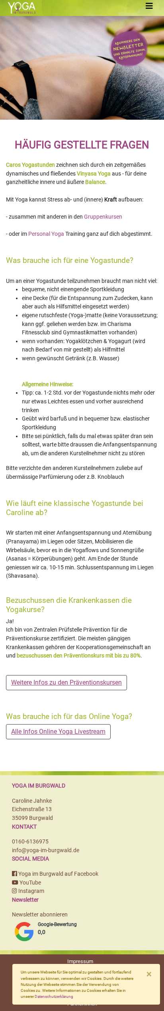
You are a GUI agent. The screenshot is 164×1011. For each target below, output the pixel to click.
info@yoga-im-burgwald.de (45, 850)
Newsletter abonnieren (40, 914)
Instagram (30, 891)
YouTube (29, 882)
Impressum (80, 961)
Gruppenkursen (103, 216)
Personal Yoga (46, 234)
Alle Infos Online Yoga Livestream (58, 731)
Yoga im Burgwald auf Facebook (57, 874)
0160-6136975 (30, 841)
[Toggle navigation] (149, 6)
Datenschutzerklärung (54, 996)
